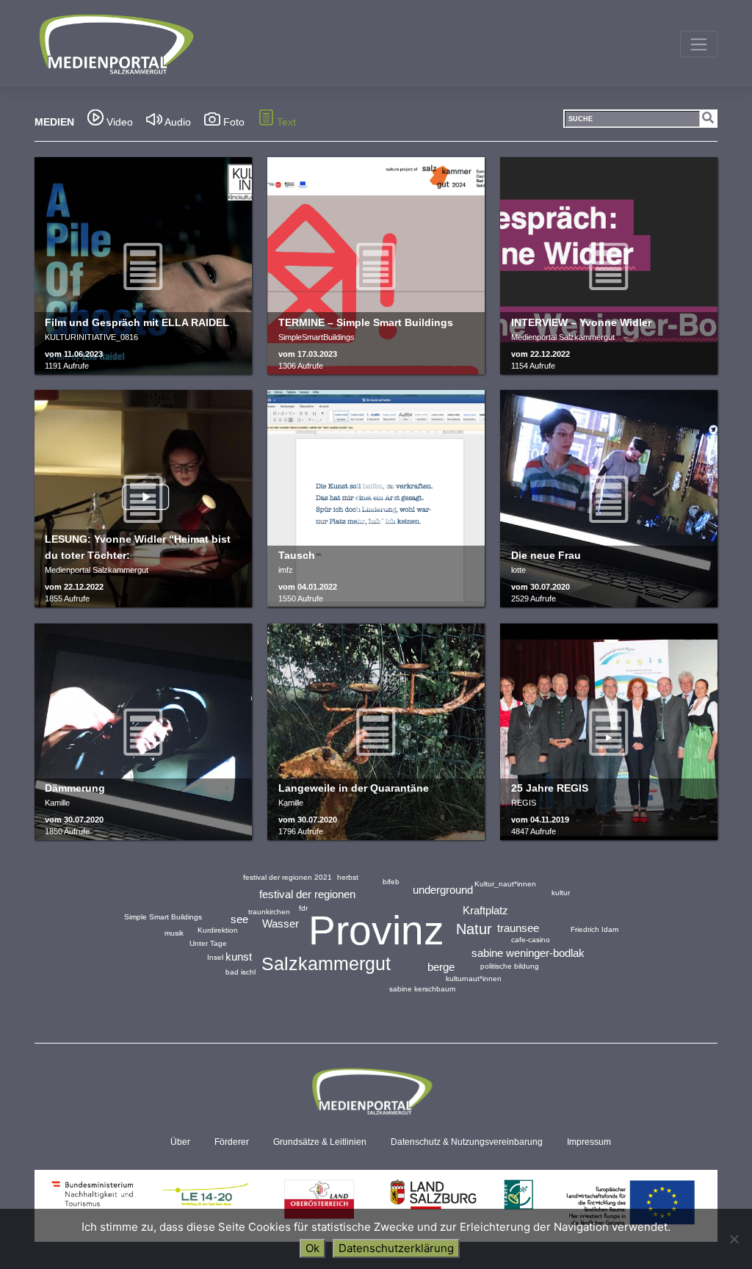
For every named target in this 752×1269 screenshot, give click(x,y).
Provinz (376, 930)
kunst (238, 956)
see (239, 919)
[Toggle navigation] (698, 44)
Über (180, 1142)
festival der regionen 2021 (287, 877)
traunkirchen (269, 912)
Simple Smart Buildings (163, 917)
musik (174, 933)
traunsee (518, 928)
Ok (312, 1248)
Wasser (280, 923)
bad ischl (240, 972)
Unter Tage (208, 943)
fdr (303, 908)
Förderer (231, 1142)
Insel (215, 957)
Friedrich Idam (594, 929)
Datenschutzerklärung (396, 1248)
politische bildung (509, 966)
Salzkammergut (326, 963)
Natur (474, 929)
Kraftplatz (485, 910)
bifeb (391, 882)
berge (441, 967)
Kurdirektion (218, 930)
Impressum (589, 1142)
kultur (561, 893)
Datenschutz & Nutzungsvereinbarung (467, 1142)
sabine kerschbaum (422, 989)
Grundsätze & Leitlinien (319, 1142)
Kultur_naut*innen (505, 884)
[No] (733, 1239)
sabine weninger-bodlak (528, 953)
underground (443, 889)
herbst (347, 877)
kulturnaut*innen (474, 979)
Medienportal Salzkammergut (115, 44)
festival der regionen (307, 894)
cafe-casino (530, 940)
